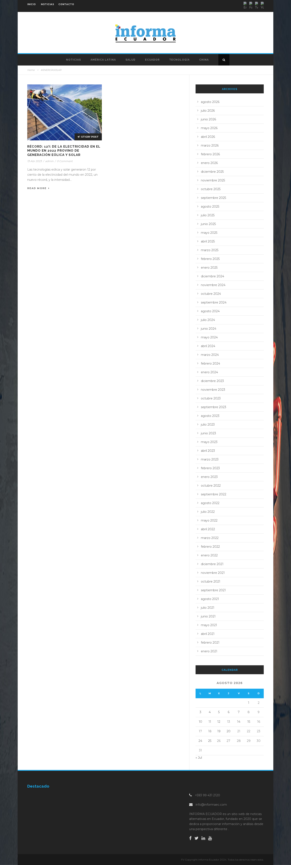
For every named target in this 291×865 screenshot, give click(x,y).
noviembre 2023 (213, 390)
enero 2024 (209, 372)
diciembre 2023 (212, 381)
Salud (130, 59)
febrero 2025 (210, 259)
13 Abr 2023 (34, 161)
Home (31, 69)
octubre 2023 (211, 398)
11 (210, 722)
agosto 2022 (210, 503)
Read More (37, 188)
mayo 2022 (209, 520)
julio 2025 (208, 215)
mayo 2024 (209, 337)
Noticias (73, 59)
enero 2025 (209, 267)
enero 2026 (209, 163)
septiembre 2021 (213, 590)
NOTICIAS (47, 4)
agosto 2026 (210, 102)
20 (228, 731)
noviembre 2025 (213, 180)
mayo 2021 (209, 625)
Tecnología (179, 59)
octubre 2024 (211, 294)
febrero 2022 (210, 547)
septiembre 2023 (213, 407)
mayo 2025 (209, 233)
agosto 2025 (210, 206)
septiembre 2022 (213, 494)
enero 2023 (209, 477)
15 (248, 722)
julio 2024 (208, 320)
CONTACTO (66, 4)
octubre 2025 (210, 189)
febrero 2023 (210, 468)
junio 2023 (208, 433)
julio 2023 (208, 424)
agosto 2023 (210, 416)
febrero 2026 (210, 154)
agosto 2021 (210, 599)
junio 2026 (208, 119)
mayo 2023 (209, 442)
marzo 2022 (210, 538)
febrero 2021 (210, 642)
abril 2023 (208, 451)
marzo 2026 (210, 145)
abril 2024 (208, 346)
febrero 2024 (210, 363)
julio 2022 (208, 512)
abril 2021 (208, 634)
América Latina (103, 59)
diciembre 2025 (212, 172)
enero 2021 (209, 651)
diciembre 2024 (212, 276)
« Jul (199, 758)
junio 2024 (208, 329)
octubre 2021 (210, 581)
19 (218, 731)
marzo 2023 (210, 459)
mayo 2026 (209, 128)
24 (200, 741)
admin (49, 161)
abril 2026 (208, 137)
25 (209, 741)
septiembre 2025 (213, 198)
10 (200, 722)
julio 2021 (207, 608)
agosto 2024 (210, 311)
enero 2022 (209, 555)
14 (238, 722)
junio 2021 (208, 616)
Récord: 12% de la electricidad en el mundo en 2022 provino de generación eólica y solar (63, 151)
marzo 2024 (210, 355)
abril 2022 (208, 529)
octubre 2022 (211, 485)
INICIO (31, 4)
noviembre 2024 (213, 285)
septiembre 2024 (213, 302)
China (204, 59)
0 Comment (65, 161)
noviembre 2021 (213, 573)
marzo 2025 (209, 250)
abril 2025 (208, 241)
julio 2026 (208, 111)
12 (218, 722)
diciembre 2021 (212, 564)
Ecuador (152, 59)
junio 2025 (208, 224)
